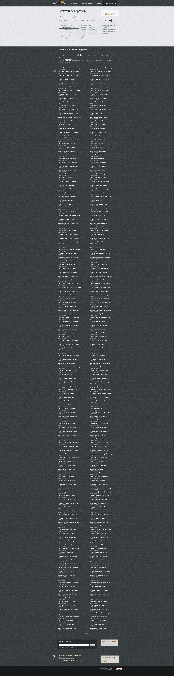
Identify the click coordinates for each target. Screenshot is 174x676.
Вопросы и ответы (87, 3)
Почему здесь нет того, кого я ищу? (70, 656)
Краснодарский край (65, 29)
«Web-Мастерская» (104, 669)
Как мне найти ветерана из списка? (70, 660)
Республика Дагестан (87, 27)
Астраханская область (65, 25)
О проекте (74, 3)
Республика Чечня (64, 39)
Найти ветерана (111, 3)
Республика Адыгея (86, 25)
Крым (82, 37)
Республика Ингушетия (87, 29)
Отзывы (99, 3)
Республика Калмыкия (108, 29)
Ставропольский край (87, 35)
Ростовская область (65, 41)
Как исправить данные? (66, 658)
